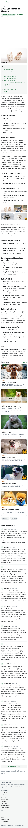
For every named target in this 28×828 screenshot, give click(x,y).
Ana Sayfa (3, 6)
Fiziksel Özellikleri (8, 69)
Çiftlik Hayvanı (22, 2)
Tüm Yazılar (4, 813)
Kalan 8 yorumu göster (14, 766)
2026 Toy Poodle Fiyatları (9, 382)
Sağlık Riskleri (7, 85)
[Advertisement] (14, 33)
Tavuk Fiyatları (4, 799)
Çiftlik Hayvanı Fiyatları (6, 797)
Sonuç (5, 91)
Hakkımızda (4, 815)
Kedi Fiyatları (4, 801)
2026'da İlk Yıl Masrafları (10, 89)
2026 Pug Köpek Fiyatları (9, 457)
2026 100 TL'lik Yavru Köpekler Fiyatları (13, 407)
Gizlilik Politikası (4, 821)
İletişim (2, 817)
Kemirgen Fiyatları (5, 805)
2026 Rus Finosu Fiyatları (9, 483)
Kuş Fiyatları (4, 794)
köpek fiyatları (14, 518)
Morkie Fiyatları (5, 518)
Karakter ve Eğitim (8, 71)
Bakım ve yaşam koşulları (10, 78)
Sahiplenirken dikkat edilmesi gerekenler (14, 82)
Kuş (17, 2)
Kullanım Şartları (5, 819)
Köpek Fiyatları (10, 6)
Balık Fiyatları (4, 803)
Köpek (13, 2)
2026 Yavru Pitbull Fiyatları (9, 432)
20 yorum (9, 16)
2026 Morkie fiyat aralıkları (10, 74)
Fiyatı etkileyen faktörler (10, 76)
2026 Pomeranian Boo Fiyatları (10, 509)
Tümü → (25, 362)
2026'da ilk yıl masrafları (10, 80)
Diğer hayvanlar (5, 807)
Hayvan (5, 2)
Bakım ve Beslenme (9, 87)
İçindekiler (5, 67)
